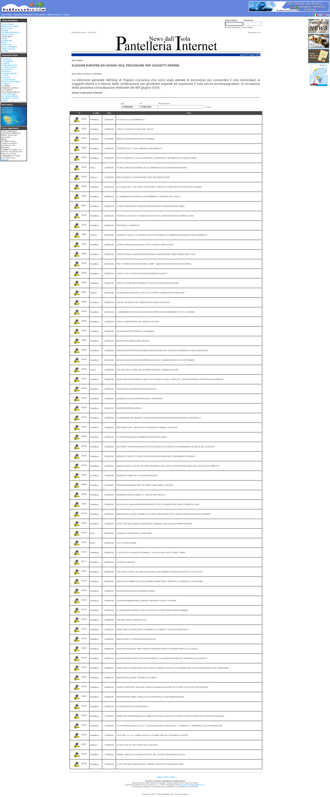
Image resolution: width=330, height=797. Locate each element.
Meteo (4, 43)
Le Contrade (7, 69)
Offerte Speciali (8, 49)
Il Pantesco (6, 71)
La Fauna (6, 77)
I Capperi (5, 84)
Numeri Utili (6, 45)
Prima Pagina (169, 777)
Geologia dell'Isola (9, 73)
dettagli (5, 160)
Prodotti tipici (7, 41)
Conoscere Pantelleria (22, 15)
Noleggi (5, 30)
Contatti (65, 15)
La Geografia (7, 61)
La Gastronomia (8, 80)
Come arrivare (40, 15)
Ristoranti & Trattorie (10, 26)
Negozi (5, 38)
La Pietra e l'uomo (9, 67)
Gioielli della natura (9, 65)
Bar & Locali (7, 28)
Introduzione (7, 59)
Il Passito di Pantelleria (11, 82)
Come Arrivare (8, 24)
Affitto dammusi (54, 15)
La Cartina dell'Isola (10, 96)
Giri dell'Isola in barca (10, 32)
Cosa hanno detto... (10, 94)
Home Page (6, 15)
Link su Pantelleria (9, 47)
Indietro (160, 777)
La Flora (5, 75)
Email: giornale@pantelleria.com (191, 785)
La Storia (5, 63)
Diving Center (7, 34)
